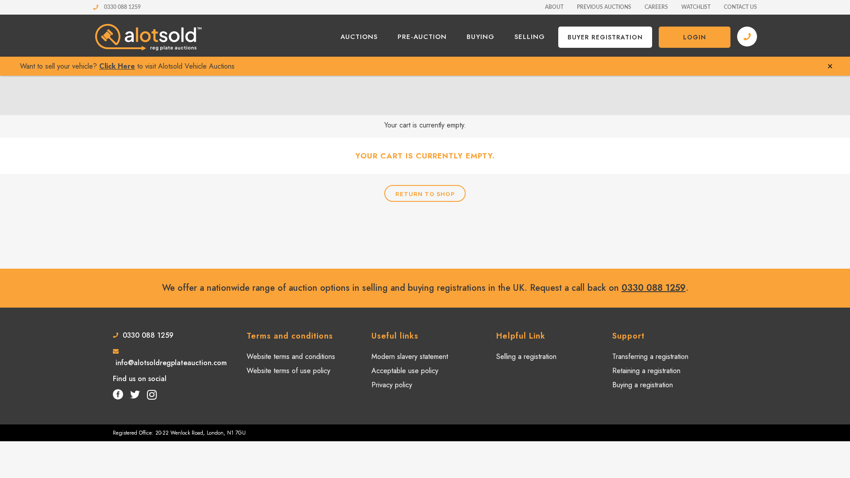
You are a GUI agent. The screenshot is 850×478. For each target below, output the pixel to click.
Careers (656, 7)
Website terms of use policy (288, 371)
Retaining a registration (646, 371)
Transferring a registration (650, 357)
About (554, 7)
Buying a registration (642, 385)
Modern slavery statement (409, 357)
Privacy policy (391, 385)
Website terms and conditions (291, 357)
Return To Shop (425, 194)
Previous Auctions (604, 7)
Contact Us (740, 7)
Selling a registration (526, 357)
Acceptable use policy (404, 371)
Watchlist (696, 7)
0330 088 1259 (122, 7)
